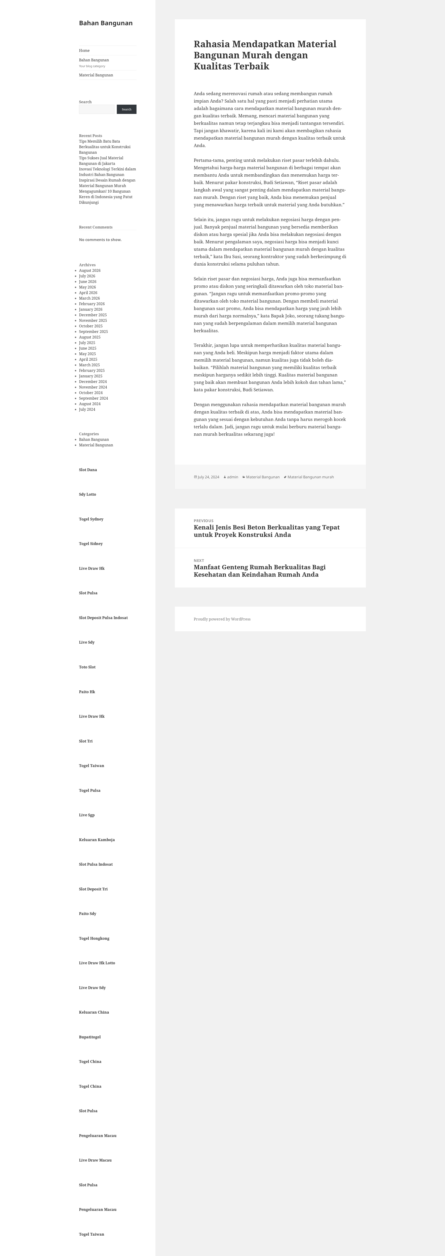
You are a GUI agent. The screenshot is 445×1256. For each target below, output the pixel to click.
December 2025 (93, 314)
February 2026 (92, 303)
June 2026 (87, 281)
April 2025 (88, 359)
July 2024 (87, 409)
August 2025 (90, 337)
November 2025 (93, 320)
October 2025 (91, 326)
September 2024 (93, 398)
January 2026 (90, 309)
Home (84, 50)
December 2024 (93, 381)
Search (85, 101)
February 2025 (92, 370)
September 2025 (93, 331)
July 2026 (87, 276)
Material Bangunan (96, 75)
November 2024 (93, 387)
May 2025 (87, 353)
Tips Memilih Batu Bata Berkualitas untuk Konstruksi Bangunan (104, 147)
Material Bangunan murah (311, 476)
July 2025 (87, 342)
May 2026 (87, 287)
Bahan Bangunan (106, 23)
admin (232, 476)
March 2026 (89, 298)
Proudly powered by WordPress (222, 619)
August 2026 (90, 270)
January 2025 (90, 376)
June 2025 (87, 348)
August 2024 (90, 403)
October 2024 (91, 392)
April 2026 (88, 292)
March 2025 (89, 364)
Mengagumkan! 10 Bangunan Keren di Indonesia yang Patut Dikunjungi (106, 197)
